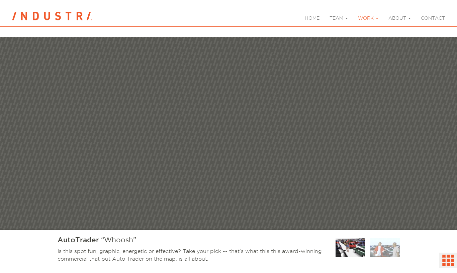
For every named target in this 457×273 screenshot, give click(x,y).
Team (337, 18)
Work (366, 18)
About (397, 18)
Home (312, 18)
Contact (433, 18)
